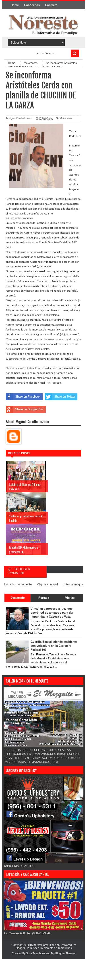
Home (15, 5)
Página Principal (47, 584)
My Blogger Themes (63, 953)
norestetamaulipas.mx (47, 945)
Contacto (51, 5)
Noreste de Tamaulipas (58, 948)
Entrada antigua (73, 584)
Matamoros (66, 118)
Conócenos (32, 5)
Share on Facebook (27, 396)
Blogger (20, 948)
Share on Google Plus (29, 409)
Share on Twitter (64, 396)
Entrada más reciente (18, 584)
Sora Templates (35, 953)
